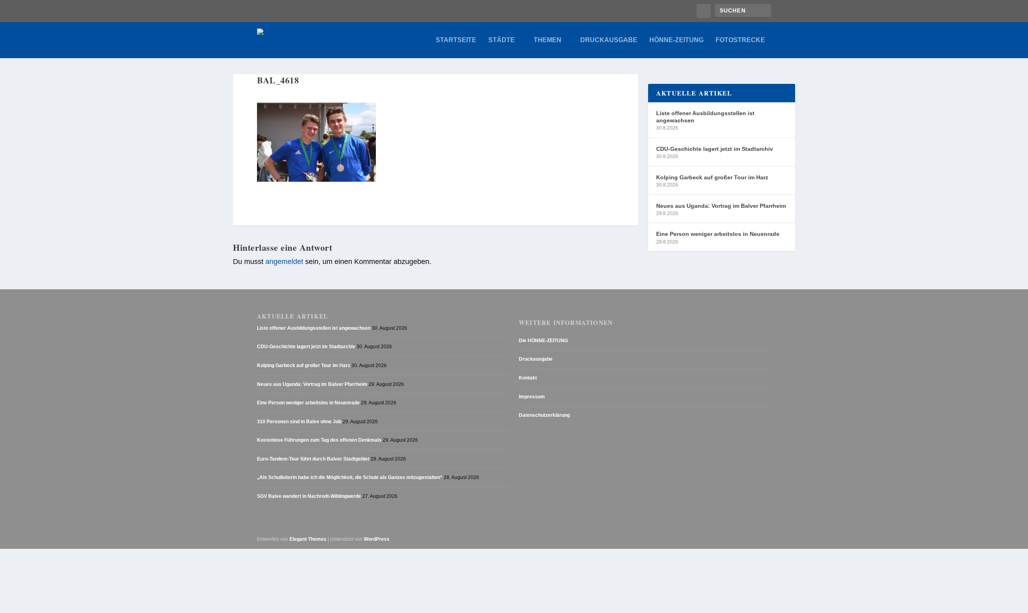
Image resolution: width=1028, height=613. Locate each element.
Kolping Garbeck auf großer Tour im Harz (712, 177)
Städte (501, 40)
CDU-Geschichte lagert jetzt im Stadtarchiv (714, 149)
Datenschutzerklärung (544, 415)
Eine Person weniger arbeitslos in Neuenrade (717, 234)
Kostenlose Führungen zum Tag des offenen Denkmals (319, 440)
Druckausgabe (608, 40)
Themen (547, 40)
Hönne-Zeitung (676, 40)
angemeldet (284, 262)
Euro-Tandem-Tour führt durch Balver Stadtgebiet (313, 459)
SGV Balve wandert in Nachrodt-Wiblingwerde (309, 496)
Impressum (532, 397)
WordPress (377, 539)
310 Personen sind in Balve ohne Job (299, 421)
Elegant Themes (308, 539)
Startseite (456, 40)
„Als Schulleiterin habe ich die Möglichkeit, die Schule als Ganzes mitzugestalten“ (350, 477)
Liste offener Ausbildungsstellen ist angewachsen (705, 117)
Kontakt (528, 378)
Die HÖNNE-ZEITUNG (543, 340)
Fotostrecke (740, 40)
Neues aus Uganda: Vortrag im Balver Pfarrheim (721, 206)
